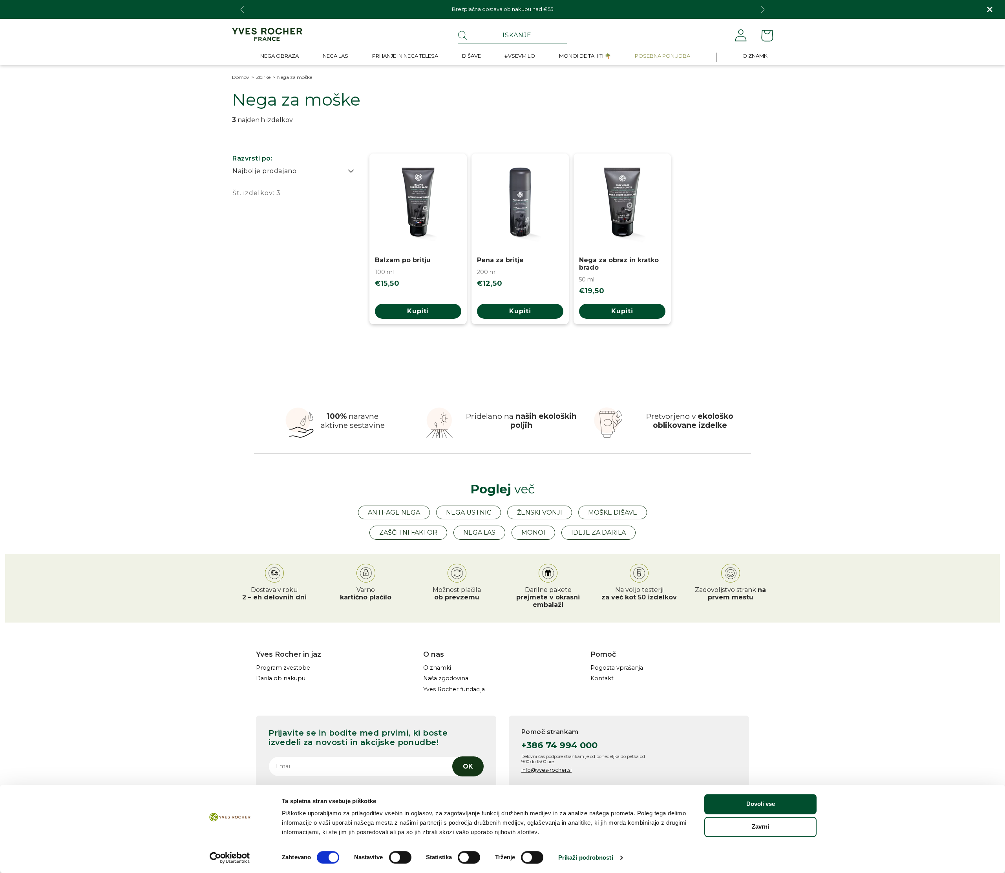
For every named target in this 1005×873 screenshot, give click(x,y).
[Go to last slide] (242, 9)
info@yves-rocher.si (546, 770)
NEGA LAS (479, 532)
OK (468, 766)
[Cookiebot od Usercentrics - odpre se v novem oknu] (230, 858)
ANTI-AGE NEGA (394, 512)
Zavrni (760, 826)
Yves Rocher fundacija (454, 689)
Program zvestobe (283, 668)
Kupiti (418, 311)
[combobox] (512, 35)
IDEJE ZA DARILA (598, 532)
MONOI (533, 532)
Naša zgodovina (445, 678)
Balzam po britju (403, 260)
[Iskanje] (462, 35)
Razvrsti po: (252, 158)
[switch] (400, 857)
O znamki (437, 668)
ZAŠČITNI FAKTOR (408, 532)
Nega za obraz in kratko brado (619, 263)
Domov (240, 77)
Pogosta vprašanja (616, 668)
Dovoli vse (760, 803)
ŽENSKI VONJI (539, 512)
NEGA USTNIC (468, 512)
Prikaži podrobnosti (585, 857)
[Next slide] (763, 9)
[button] (279, 57)
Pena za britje (500, 260)
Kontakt (602, 678)
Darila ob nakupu (280, 678)
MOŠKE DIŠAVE (612, 512)
